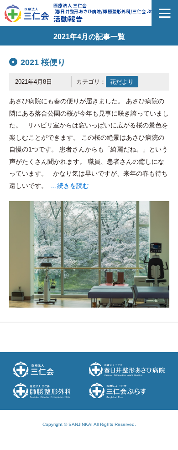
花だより (122, 81)
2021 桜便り (43, 62)
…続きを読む (70, 185)
